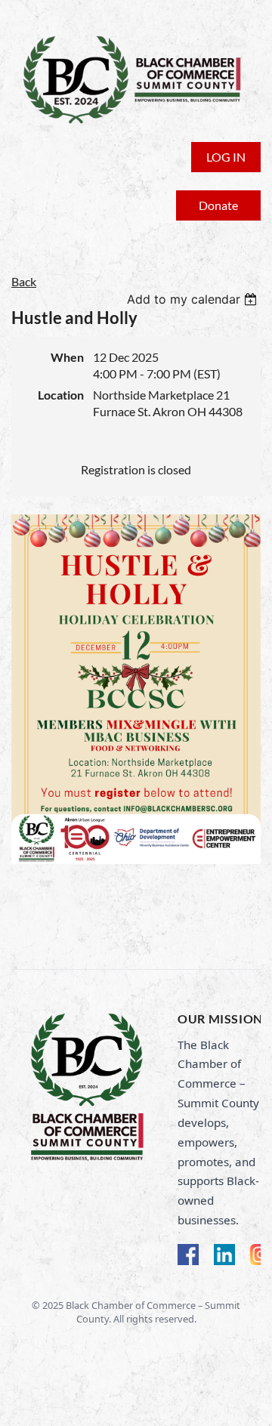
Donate (218, 205)
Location (61, 394)
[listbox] (194, 299)
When (67, 357)
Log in (226, 157)
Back (23, 281)
